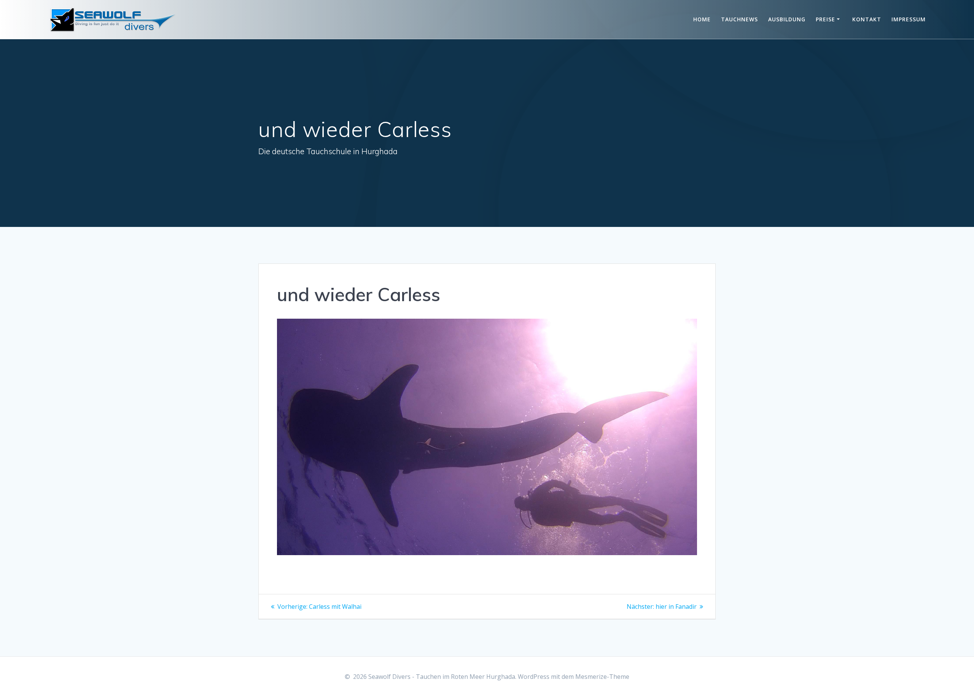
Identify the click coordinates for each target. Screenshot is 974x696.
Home (702, 19)
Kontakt (866, 19)
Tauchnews (739, 19)
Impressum (908, 19)
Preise (825, 19)
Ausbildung (786, 19)
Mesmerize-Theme (602, 676)
